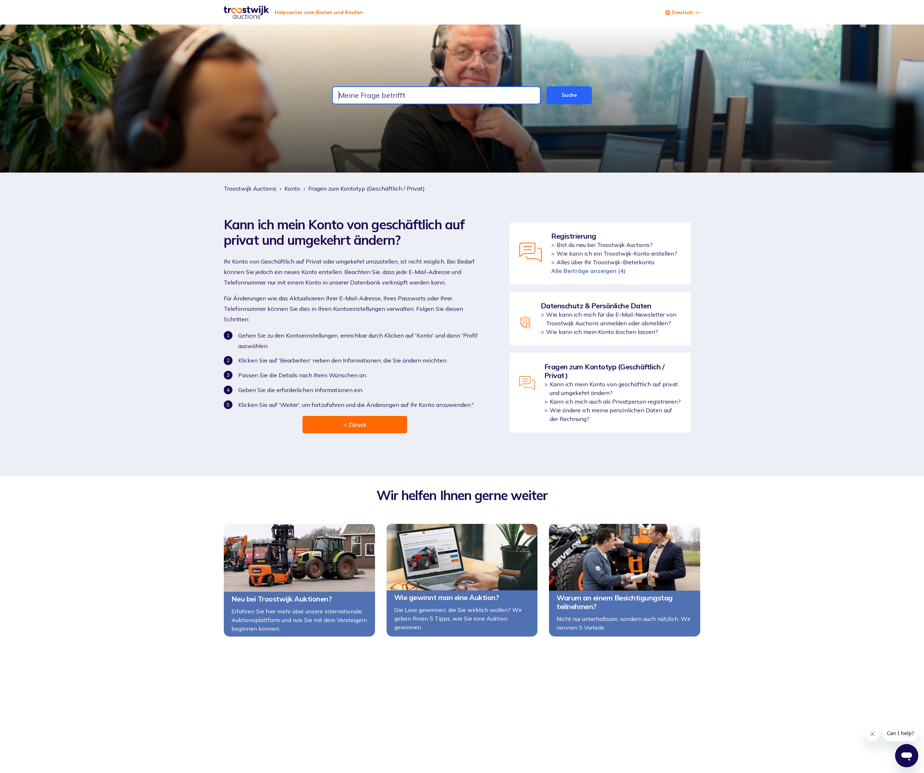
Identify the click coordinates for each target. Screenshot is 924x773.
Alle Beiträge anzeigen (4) (588, 270)
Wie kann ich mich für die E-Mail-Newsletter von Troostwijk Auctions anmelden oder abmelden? (611, 319)
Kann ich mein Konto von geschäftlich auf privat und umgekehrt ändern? (614, 388)
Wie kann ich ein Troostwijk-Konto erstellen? (617, 253)
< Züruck (354, 424)
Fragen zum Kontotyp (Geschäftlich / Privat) (366, 188)
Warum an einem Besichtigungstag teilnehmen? (615, 602)
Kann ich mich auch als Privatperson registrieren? (615, 401)
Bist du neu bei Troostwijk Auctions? (605, 244)
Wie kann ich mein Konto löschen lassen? (602, 331)
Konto (292, 188)
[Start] (246, 12)
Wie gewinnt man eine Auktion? (446, 597)
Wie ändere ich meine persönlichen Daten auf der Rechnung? (611, 414)
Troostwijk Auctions (250, 188)
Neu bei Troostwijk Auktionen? (281, 599)
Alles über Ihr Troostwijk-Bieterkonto (605, 262)
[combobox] (436, 95)
